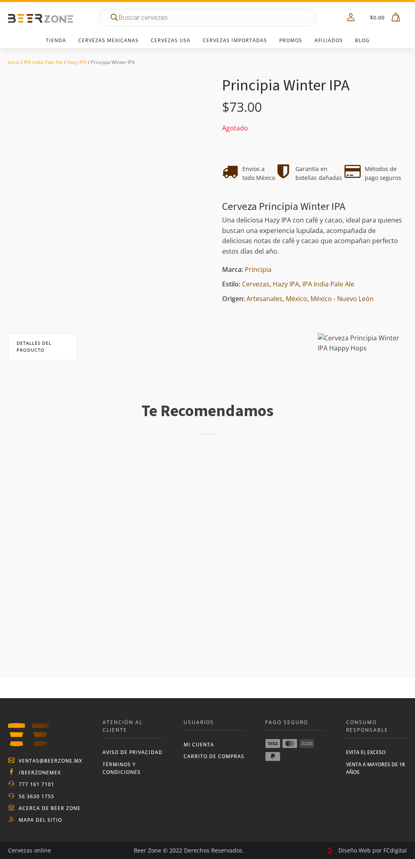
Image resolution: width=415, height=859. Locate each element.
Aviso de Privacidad (133, 752)
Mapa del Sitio (40, 819)
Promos (290, 40)
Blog (362, 40)
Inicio (14, 62)
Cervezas (256, 284)
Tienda (56, 40)
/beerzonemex (40, 772)
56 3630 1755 (36, 796)
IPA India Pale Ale (43, 62)
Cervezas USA (170, 40)
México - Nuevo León (342, 298)
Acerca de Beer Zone (50, 808)
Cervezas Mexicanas (108, 40)
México (296, 298)
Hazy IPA (77, 62)
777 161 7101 (36, 784)
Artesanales (264, 298)
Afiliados (328, 40)
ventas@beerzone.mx (50, 760)
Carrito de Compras (214, 756)
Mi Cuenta (199, 744)
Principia (258, 269)
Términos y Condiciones (122, 768)
